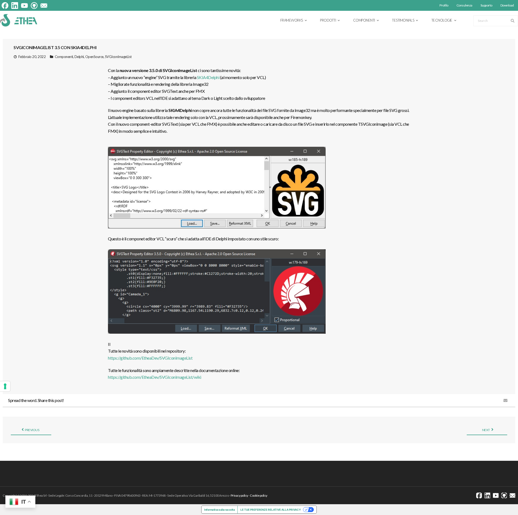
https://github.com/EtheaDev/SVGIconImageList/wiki (154, 377)
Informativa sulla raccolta (219, 509)
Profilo (443, 5)
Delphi (79, 56)
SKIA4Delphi (208, 77)
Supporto (486, 5)
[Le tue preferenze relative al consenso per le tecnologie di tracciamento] (5, 386)
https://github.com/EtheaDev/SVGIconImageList (150, 357)
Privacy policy (239, 495)
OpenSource (94, 56)
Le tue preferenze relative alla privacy (270, 509)
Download (507, 5)
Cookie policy (258, 495)
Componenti (64, 56)
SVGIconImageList (118, 56)
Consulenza (464, 5)
